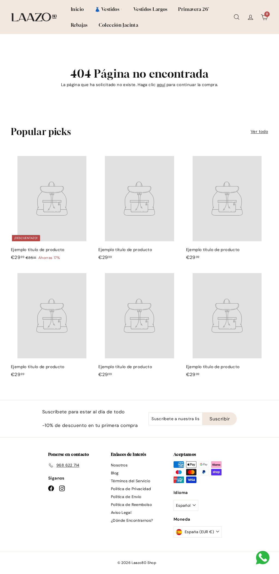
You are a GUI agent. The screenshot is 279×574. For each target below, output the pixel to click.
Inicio (77, 9)
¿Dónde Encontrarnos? (132, 520)
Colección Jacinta (118, 25)
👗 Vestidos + (109, 9)
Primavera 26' (193, 9)
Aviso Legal (121, 512)
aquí (161, 84)
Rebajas (79, 25)
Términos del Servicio (130, 480)
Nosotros (119, 465)
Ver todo (259, 131)
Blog (115, 473)
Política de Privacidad (131, 488)
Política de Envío (126, 496)
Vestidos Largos (151, 9)
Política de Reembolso (131, 504)
